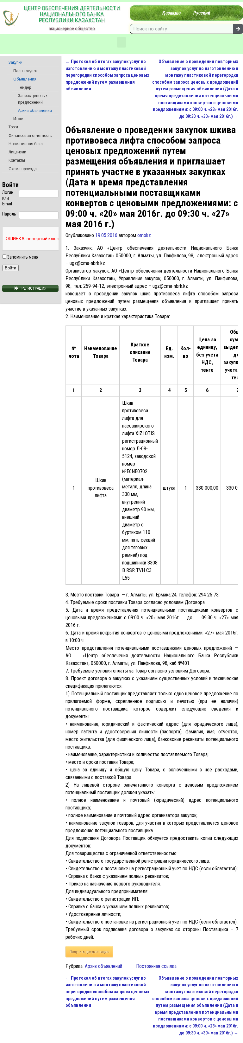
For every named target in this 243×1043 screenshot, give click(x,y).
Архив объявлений (103, 966)
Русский (201, 13)
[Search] (238, 29)
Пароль (9, 213)
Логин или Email (7, 198)
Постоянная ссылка (156, 966)
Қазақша (171, 13)
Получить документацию (89, 952)
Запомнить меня (22, 257)
